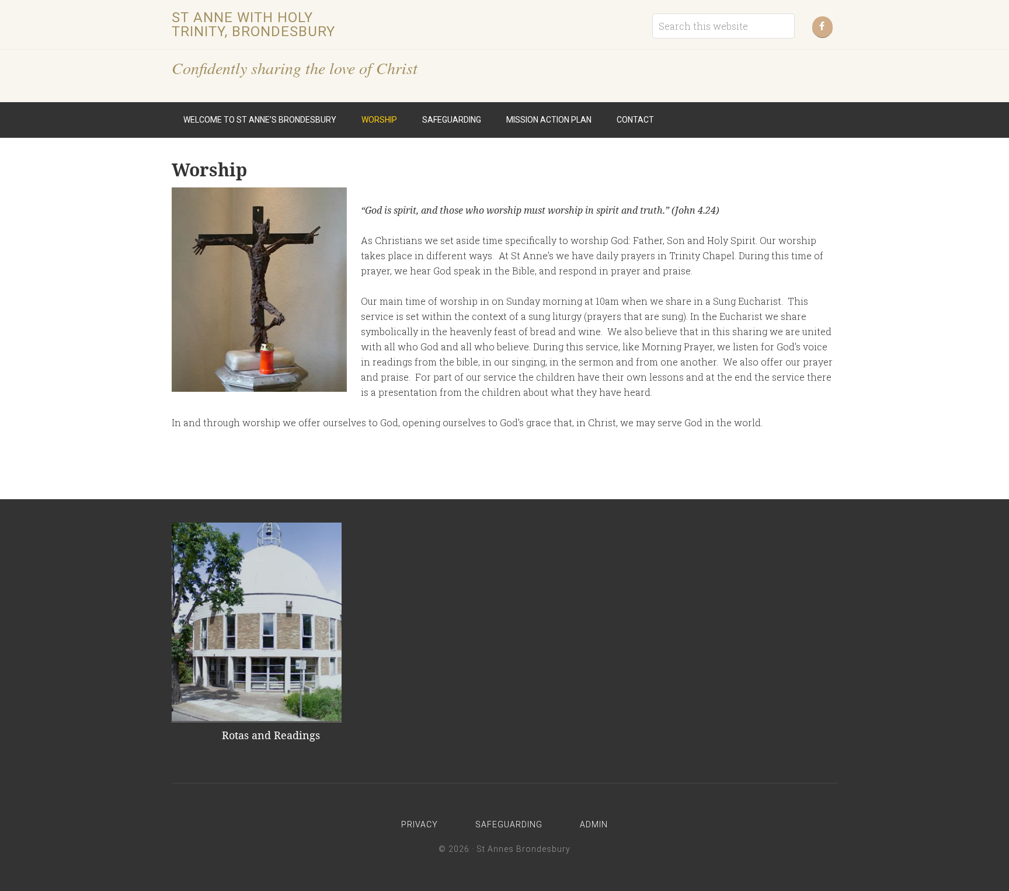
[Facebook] (822, 27)
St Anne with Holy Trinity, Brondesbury (253, 24)
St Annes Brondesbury (523, 849)
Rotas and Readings (271, 735)
